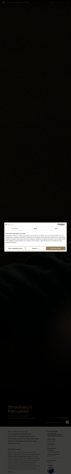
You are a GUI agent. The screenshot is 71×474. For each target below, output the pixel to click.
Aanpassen (34, 248)
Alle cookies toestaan (56, 248)
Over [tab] (56, 228)
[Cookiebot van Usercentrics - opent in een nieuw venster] (60, 224)
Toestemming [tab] (14, 228)
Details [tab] (35, 228)
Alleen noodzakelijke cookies (15, 248)
